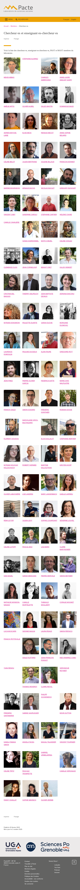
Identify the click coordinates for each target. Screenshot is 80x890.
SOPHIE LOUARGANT (49, 520)
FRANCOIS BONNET (67, 162)
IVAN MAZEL (8, 576)
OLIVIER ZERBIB (47, 800)
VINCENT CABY (9, 214)
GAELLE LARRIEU (66, 494)
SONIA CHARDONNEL (30, 241)
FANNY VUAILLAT (10, 800)
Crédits (27, 871)
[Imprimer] (11, 39)
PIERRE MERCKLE (48, 576)
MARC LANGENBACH (49, 494)
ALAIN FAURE (46, 352)
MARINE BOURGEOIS (12, 188)
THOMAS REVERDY (29, 687)
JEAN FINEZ (8, 381)
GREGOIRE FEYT (66, 352)
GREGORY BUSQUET (68, 188)
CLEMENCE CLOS (10, 267)
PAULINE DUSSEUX (29, 352)
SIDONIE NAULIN (28, 631)
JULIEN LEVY (27, 520)
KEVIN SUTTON (65, 713)
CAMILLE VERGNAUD (68, 771)
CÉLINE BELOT (9, 162)
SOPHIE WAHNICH (29, 800)
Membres (14, 26)
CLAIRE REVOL (46, 687)
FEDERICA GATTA (47, 381)
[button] (22, 19)
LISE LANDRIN (27, 494)
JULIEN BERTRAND (29, 162)
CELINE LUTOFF (10, 547)
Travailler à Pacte (30, 864)
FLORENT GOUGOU (11, 439)
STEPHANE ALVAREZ (30, 59)
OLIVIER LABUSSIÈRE (12, 494)
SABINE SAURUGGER (30, 713)
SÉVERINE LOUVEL (67, 520)
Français (66, 19)
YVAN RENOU (9, 668)
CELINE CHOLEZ (66, 241)
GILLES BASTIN (46, 106)
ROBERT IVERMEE (29, 465)
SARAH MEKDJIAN (29, 576)
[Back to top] (74, 862)
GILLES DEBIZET (66, 267)
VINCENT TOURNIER (67, 742)
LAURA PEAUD (46, 631)
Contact (27, 861)
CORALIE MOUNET (67, 602)
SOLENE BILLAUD (47, 162)
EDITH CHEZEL (46, 241)
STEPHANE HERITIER (68, 439)
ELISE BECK (26, 133)
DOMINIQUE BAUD (67, 106)
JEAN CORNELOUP (29, 267)
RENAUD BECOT (47, 133)
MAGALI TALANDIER (48, 742)
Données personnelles (32, 874)
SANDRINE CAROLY (29, 214)
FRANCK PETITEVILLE (12, 639)
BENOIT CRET (46, 267)
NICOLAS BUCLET (47, 188)
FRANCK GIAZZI (10, 410)
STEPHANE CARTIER (49, 214)
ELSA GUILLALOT (47, 439)
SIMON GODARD (28, 410)
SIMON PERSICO (66, 631)
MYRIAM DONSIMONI (12, 323)
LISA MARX (45, 547)
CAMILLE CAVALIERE (11, 222)
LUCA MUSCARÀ (10, 631)
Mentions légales (30, 869)
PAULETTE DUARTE (29, 323)
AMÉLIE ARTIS (9, 106)
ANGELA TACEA (28, 742)
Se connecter (29, 884)
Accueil (6, 26)
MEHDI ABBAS (9, 77)
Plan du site (28, 866)
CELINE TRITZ (9, 771)
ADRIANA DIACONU (67, 294)
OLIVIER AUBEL (28, 106)
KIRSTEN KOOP (65, 465)
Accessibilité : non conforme (34, 879)
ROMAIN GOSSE (66, 410)
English (73, 19)
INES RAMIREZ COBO (68, 658)
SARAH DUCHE (46, 323)
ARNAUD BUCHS (28, 188)
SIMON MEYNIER (66, 576)
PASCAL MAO (27, 547)
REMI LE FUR (9, 520)
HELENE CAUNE (66, 214)
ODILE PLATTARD (28, 658)
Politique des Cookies (32, 876)
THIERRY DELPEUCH (30, 294)
